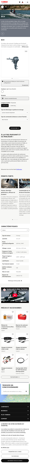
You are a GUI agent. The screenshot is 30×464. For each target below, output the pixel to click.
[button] (27, 2)
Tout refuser (15, 456)
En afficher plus (5, 447)
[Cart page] (20, 2)
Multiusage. (19, 169)
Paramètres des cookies (15, 451)
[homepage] (4, 2)
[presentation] (15, 295)
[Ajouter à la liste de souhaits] (12, 312)
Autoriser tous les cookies (15, 460)
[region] (15, 442)
